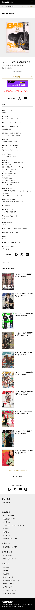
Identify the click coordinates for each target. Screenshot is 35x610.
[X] (19, 98)
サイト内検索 (17, 476)
